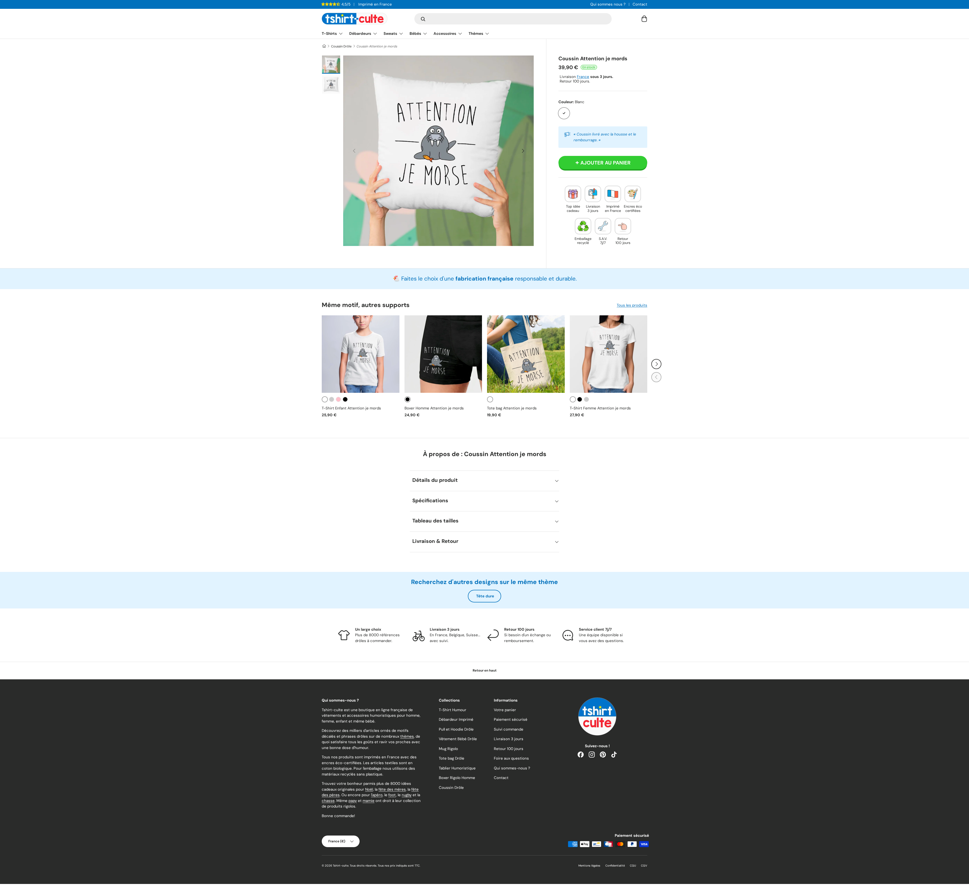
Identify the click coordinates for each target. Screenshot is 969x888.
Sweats (390, 33)
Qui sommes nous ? (608, 4)
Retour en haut (485, 670)
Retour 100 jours (508, 748)
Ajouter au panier (605, 162)
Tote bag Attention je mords (512, 408)
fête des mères (392, 789)
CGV (644, 865)
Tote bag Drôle (451, 758)
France (583, 76)
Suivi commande (508, 729)
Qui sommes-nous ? (512, 768)
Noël (369, 789)
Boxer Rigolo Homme (457, 777)
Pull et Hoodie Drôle (456, 729)
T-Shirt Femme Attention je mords (600, 408)
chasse (328, 800)
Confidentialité (615, 865)
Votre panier (505, 709)
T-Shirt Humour (452, 709)
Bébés (415, 33)
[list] (438, 151)
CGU (633, 865)
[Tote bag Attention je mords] (526, 354)
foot (392, 794)
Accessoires (445, 33)
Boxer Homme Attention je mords (434, 408)
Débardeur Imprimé (456, 719)
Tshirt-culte (340, 865)
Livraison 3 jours (508, 738)
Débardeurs (360, 33)
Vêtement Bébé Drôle (458, 738)
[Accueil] (324, 46)
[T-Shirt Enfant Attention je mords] (360, 354)
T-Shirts (329, 33)
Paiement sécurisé (510, 719)
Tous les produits (632, 305)
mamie (368, 800)
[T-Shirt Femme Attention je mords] (609, 354)
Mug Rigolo (448, 748)
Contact (640, 4)
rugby (407, 794)
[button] (644, 18)
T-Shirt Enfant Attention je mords (351, 408)
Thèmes (476, 33)
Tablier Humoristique (457, 768)
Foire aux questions (511, 758)
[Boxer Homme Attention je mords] (443, 354)
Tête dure (485, 596)
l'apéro (377, 794)
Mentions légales (589, 865)
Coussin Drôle (341, 46)
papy (352, 800)
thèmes (407, 736)
